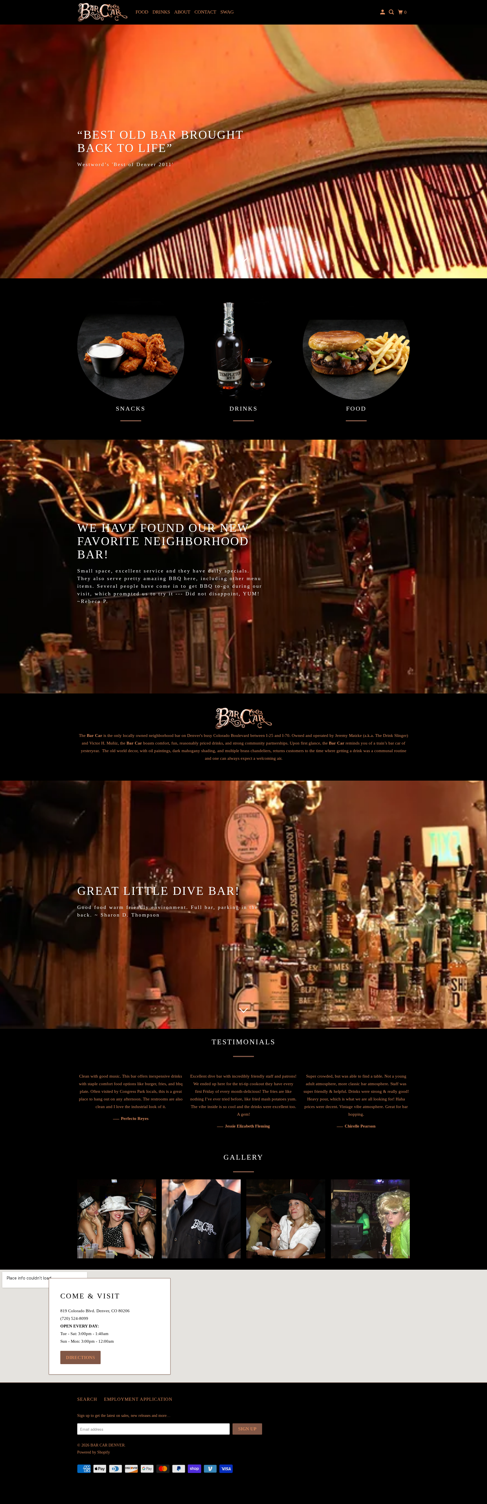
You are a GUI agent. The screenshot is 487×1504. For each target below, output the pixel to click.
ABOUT (182, 12)
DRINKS (161, 12)
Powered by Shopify (93, 1452)
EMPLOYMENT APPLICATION (138, 1399)
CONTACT (205, 12)
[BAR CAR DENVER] (102, 12)
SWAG (227, 12)
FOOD (142, 12)
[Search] (392, 12)
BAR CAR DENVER (107, 1445)
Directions (80, 1357)
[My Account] (383, 12)
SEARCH (87, 1399)
